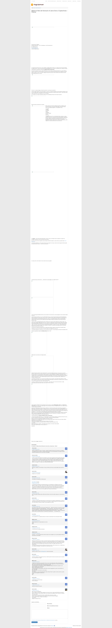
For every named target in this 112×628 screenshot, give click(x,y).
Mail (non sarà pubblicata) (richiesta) (52, 605)
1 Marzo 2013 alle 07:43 (35, 499)
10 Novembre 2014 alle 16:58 (36, 472)
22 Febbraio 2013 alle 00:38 (36, 533)
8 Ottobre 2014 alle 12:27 (35, 483)
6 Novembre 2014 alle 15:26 (36, 477)
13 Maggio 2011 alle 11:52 (35, 578)
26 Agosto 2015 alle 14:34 (35, 466)
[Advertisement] (50, 20)
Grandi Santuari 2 (38, 7)
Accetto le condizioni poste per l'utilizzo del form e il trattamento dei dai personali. (43, 620)
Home (34, 7)
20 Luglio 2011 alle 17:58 (35, 550)
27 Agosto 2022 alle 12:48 (35, 449)
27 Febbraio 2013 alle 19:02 (36, 506)
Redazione (52, 625)
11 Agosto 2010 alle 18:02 (35, 584)
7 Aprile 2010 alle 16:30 (35, 590)
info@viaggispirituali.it (44, 551)
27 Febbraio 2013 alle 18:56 (36, 515)
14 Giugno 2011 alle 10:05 (35, 561)
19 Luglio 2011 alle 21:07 (35, 555)
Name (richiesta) (49, 603)
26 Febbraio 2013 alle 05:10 (36, 520)
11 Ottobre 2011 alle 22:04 (35, 539)
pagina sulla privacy (69, 627)
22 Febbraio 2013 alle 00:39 (36, 527)
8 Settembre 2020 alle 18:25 (36, 456)
